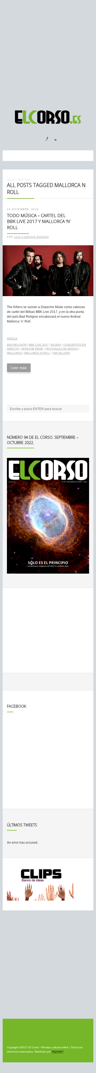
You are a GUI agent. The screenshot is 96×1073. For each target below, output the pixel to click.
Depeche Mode (32, 348)
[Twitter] (53, 137)
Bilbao (56, 344)
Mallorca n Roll (37, 352)
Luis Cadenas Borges (31, 237)
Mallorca (14, 352)
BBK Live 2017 (39, 344)
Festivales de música (62, 348)
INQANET (57, 1051)
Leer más (19, 368)
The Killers (61, 352)
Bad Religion (16, 344)
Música (12, 338)
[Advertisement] (48, 53)
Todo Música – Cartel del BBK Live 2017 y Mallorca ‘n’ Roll (38, 221)
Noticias (24, 179)
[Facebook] (43, 137)
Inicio (11, 179)
